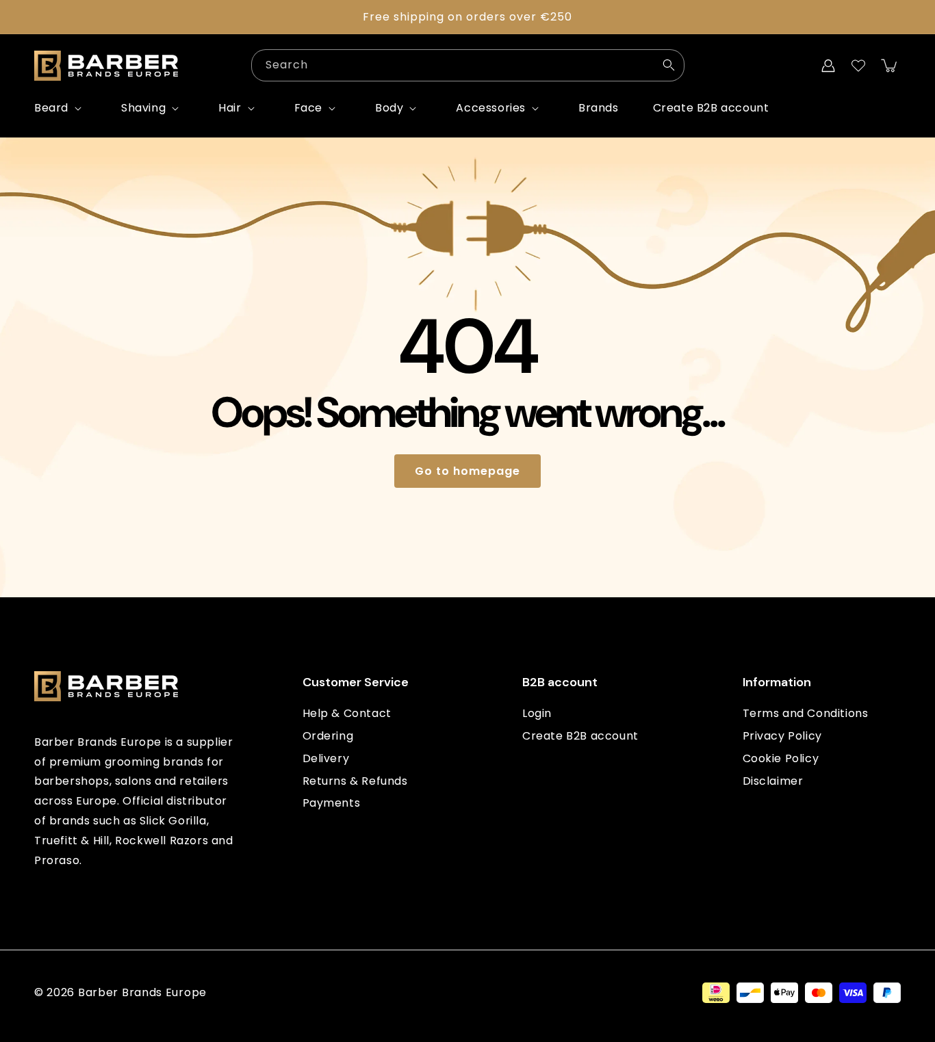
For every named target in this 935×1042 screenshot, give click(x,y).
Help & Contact (347, 713)
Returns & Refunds (355, 781)
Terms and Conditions (806, 713)
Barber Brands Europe (142, 992)
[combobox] (468, 65)
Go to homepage (467, 471)
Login (537, 713)
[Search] (669, 65)
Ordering (328, 736)
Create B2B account (580, 736)
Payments (332, 803)
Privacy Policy (782, 736)
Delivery (326, 758)
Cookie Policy (781, 758)
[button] (60, 108)
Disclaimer (773, 781)
